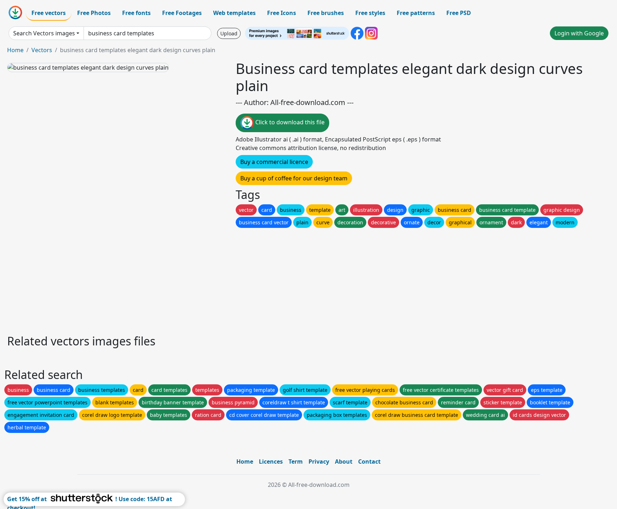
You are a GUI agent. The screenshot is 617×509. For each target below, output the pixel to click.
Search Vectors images (44, 33)
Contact (369, 461)
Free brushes (325, 13)
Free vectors (48, 13)
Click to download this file (289, 122)
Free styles (370, 13)
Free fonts (136, 13)
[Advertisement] (220, 279)
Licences (271, 461)
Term (296, 461)
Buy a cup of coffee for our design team (293, 178)
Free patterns (416, 13)
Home (15, 50)
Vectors (41, 50)
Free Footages (182, 13)
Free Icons (281, 13)
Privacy (318, 461)
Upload (228, 33)
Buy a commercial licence (274, 162)
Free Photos (94, 13)
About (343, 461)
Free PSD (458, 13)
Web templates (234, 13)
